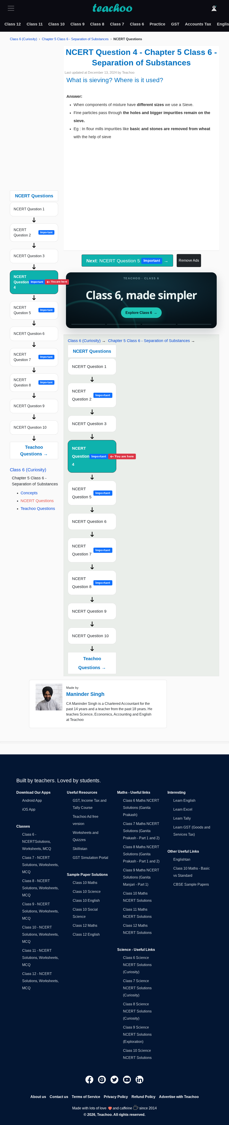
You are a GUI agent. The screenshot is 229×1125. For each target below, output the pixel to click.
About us (38, 1097)
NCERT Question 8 (33, 382)
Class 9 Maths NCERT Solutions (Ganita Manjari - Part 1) (141, 877)
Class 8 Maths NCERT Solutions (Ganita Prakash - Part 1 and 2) (141, 854)
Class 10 (56, 24)
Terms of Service (86, 1097)
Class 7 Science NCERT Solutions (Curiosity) (137, 988)
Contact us (59, 1097)
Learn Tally (182, 818)
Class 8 (97, 24)
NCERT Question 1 (29, 209)
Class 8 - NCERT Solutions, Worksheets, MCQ (40, 888)
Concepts (29, 493)
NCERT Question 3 (29, 256)
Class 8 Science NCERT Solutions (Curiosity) (137, 1011)
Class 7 (117, 24)
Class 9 (77, 24)
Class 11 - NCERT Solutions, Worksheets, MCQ (40, 958)
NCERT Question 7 (33, 357)
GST (175, 24)
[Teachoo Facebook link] (89, 1079)
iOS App (28, 809)
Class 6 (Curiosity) (23, 39)
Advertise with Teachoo (179, 1097)
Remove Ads (189, 260)
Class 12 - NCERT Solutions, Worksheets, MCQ (40, 981)
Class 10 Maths (85, 883)
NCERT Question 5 (33, 310)
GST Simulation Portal (90, 858)
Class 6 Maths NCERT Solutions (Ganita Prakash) (141, 808)
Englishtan (181, 859)
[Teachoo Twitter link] (114, 1079)
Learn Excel (182, 809)
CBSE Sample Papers (191, 884)
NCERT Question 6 (29, 334)
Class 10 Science (87, 891)
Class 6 (137, 24)
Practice (157, 24)
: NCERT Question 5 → (127, 260)
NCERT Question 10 (30, 427)
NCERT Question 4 (36, 282)
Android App (32, 800)
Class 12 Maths (85, 925)
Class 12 (12, 24)
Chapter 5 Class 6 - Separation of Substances (75, 39)
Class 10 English (86, 900)
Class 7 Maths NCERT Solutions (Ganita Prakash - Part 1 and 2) (141, 831)
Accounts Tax (198, 24)
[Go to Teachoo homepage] (112, 8)
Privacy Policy (116, 1097)
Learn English (184, 800)
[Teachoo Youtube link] (127, 1079)
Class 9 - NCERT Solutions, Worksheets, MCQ (40, 911)
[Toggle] (12, 8)
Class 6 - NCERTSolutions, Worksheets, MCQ (36, 842)
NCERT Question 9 (29, 406)
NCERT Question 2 (33, 232)
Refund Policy (143, 1097)
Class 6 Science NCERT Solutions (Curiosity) (137, 965)
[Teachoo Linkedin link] (140, 1079)
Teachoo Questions (38, 508)
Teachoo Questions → (34, 450)
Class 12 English (86, 934)
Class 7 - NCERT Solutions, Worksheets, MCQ (40, 865)
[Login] (214, 8)
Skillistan (80, 849)
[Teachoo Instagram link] (102, 1079)
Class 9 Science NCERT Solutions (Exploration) (137, 1034)
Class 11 (35, 24)
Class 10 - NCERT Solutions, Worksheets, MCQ (40, 934)
